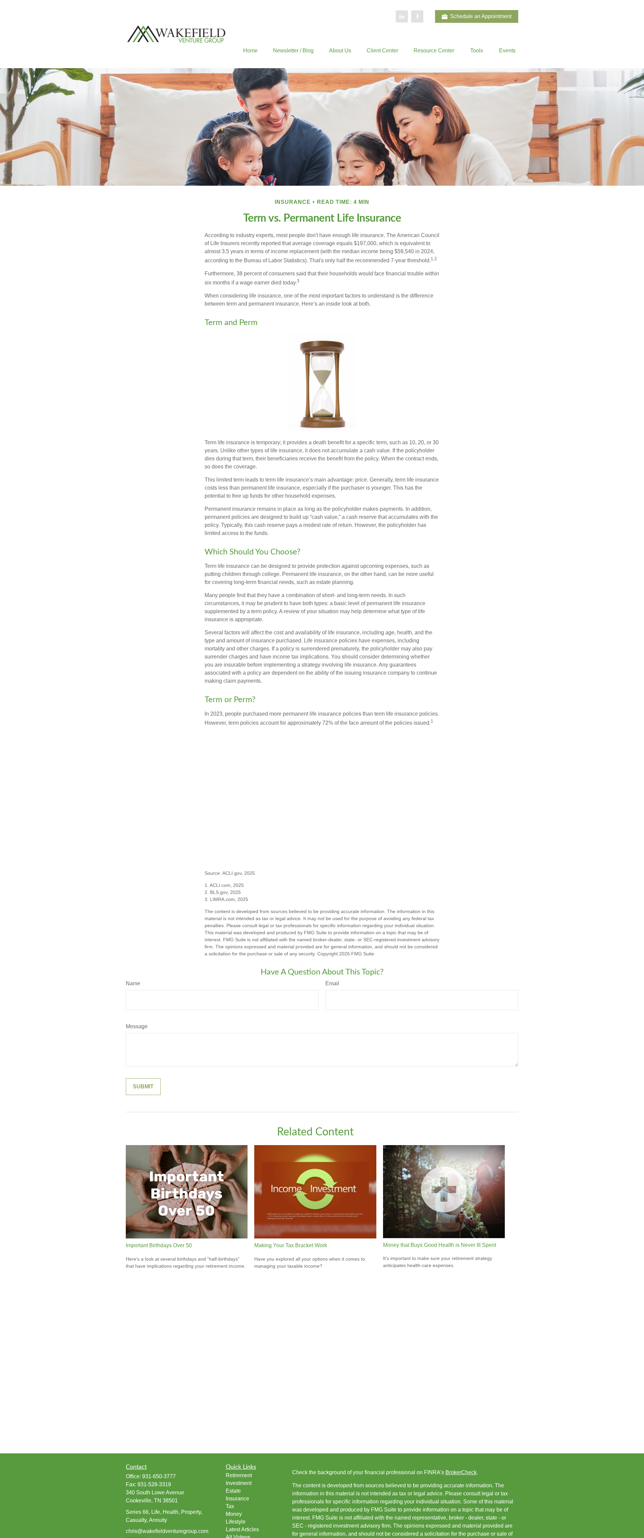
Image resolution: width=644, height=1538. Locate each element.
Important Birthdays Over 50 (159, 1245)
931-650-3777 (159, 1476)
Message (137, 1026)
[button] (250, 50)
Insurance (237, 1498)
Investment (239, 1483)
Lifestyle (236, 1522)
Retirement (239, 1475)
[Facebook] (417, 16)
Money (234, 1514)
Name (133, 983)
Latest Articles (242, 1529)
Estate (233, 1491)
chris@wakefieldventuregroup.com (167, 1531)
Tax (230, 1506)
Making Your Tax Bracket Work (290, 1245)
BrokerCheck (461, 1472)
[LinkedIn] (402, 16)
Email (332, 983)
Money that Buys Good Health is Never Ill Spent (439, 1245)
